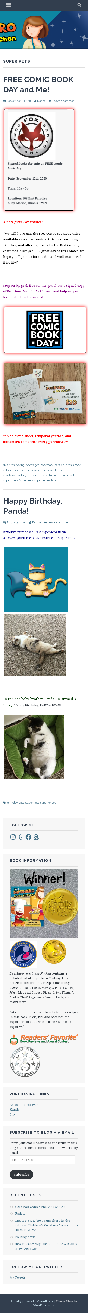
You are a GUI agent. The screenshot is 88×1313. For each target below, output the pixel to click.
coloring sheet (12, 470)
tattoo (54, 480)
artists (11, 465)
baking (20, 465)
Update (20, 1213)
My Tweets (17, 1277)
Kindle (15, 1109)
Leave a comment (64, 100)
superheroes (42, 480)
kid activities (53, 475)
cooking (22, 475)
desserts (33, 475)
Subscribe (21, 1174)
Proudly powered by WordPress (32, 1301)
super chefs (10, 480)
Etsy (13, 1114)
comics (65, 470)
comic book (29, 470)
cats (57, 465)
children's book (71, 465)
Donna (41, 100)
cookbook (9, 475)
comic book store (49, 470)
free (42, 475)
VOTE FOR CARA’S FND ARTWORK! (40, 1207)
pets (72, 475)
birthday (12, 802)
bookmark (46, 465)
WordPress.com (43, 1305)
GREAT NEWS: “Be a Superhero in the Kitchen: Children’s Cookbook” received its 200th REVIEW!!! (46, 1225)
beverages (32, 465)
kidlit (66, 475)
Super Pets (26, 480)
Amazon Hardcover (24, 1105)
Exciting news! (26, 1237)
